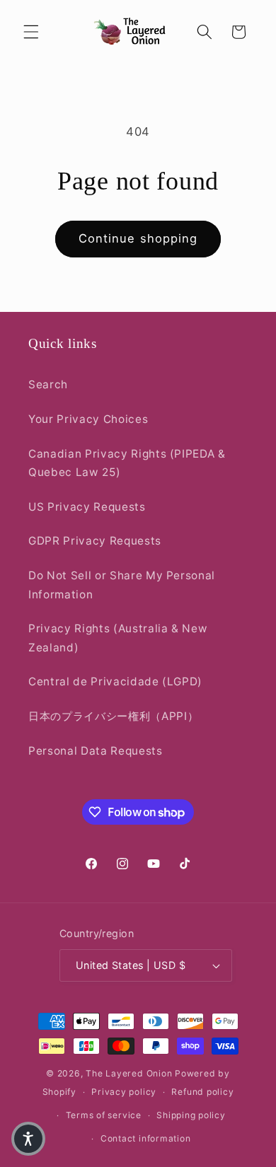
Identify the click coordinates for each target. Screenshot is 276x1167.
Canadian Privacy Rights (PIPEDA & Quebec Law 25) (127, 463)
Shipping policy (191, 1115)
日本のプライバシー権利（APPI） (113, 716)
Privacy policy (123, 1091)
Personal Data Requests (95, 750)
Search (48, 384)
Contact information (145, 1138)
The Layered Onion (129, 1073)
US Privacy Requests (87, 506)
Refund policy (202, 1091)
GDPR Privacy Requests (94, 540)
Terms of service (104, 1115)
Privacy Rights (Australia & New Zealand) (117, 638)
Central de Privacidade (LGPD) (115, 681)
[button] (31, 32)
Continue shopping (138, 238)
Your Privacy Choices (88, 419)
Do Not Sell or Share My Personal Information (121, 585)
